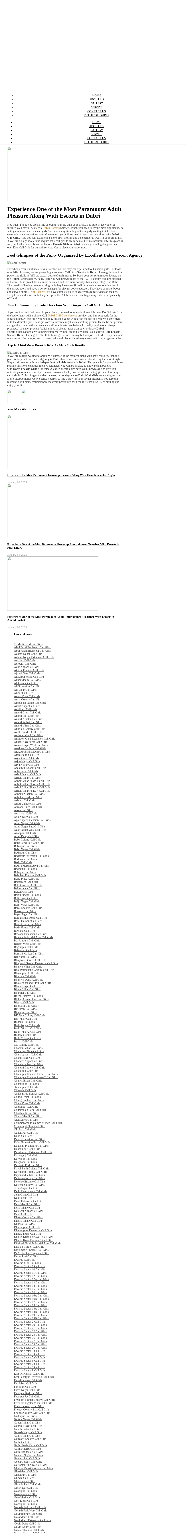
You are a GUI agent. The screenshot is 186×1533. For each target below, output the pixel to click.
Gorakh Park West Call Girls (30, 1510)
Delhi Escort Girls (39, 291)
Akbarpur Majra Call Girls (29, 676)
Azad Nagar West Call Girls (30, 829)
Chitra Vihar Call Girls (27, 1103)
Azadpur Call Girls (25, 833)
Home (96, 95)
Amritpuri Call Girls (25, 709)
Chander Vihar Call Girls (28, 1064)
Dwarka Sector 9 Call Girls (29, 1370)
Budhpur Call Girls (25, 1034)
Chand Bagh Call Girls (27, 1057)
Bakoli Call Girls (23, 891)
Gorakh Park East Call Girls (30, 1507)
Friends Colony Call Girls (29, 1406)
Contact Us (96, 111)
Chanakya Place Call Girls (29, 1051)
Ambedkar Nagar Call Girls (30, 702)
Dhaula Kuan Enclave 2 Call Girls (33, 1240)
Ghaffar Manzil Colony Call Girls (33, 1468)
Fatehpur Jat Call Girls (27, 1396)
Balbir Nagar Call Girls (27, 894)
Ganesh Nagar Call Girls (28, 1432)
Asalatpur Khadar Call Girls (30, 767)
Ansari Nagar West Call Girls (31, 745)
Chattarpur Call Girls (26, 1070)
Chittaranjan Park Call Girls (30, 1109)
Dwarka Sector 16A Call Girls (31, 1295)
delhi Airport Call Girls (27, 1188)
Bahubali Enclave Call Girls (30, 875)
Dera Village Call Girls (27, 1207)
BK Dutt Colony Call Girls (29, 1015)
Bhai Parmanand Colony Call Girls (34, 969)
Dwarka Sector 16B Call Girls (31, 1298)
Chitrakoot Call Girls (26, 1106)
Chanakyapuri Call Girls (28, 1054)
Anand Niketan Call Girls (28, 719)
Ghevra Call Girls (24, 1477)
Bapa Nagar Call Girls (27, 914)
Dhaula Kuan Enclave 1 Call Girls (33, 1236)
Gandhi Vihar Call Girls (27, 1429)
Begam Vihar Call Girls (27, 943)
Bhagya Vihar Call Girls (28, 966)
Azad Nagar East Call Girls (29, 826)
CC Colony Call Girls (26, 1044)
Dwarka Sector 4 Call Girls (29, 1354)
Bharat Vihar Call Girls (27, 989)
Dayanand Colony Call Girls (30, 1171)
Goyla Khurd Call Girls (27, 1526)
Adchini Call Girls (24, 660)
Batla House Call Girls (27, 927)
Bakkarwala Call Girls (27, 888)
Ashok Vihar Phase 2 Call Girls (32, 784)
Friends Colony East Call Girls (31, 1409)
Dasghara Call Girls (25, 1162)
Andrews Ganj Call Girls (28, 735)
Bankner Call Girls (25, 911)
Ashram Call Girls (24, 800)
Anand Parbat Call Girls (28, 722)
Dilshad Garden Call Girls (29, 1246)
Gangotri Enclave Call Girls (30, 1438)
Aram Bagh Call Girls (26, 754)
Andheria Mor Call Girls (28, 732)
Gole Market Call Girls (27, 1497)
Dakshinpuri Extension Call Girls (33, 1152)
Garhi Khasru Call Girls (27, 1448)
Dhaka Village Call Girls (28, 1220)
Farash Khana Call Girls (28, 1380)
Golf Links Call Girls (26, 1500)
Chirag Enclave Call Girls (29, 1100)
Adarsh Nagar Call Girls (28, 653)
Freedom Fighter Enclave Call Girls (34, 1399)
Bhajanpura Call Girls (26, 973)
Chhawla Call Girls (25, 1090)
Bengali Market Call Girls (29, 953)
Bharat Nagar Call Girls (27, 986)
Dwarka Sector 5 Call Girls (29, 1357)
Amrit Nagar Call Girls (27, 706)
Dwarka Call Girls (24, 1259)
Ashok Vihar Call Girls (27, 777)
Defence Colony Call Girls (29, 1178)
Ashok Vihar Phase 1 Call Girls (32, 780)
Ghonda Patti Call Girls (27, 1484)
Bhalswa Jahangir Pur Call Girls (32, 982)
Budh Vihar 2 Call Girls (27, 1031)
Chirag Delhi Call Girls (27, 1096)
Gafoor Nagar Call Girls (28, 1419)
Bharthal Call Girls (25, 992)
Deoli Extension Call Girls (29, 1201)
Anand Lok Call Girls (26, 715)
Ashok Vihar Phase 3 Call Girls (32, 787)
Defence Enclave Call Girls (29, 1181)
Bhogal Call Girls (24, 1002)
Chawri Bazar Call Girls (28, 1080)
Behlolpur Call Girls (25, 950)
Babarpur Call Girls (25, 846)
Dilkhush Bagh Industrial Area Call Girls (37, 1243)
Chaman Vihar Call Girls (28, 1048)
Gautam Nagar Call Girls (28, 1455)
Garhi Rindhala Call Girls (28, 1451)
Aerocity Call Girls (25, 663)
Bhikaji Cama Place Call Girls (31, 999)
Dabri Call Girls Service (62, 315)
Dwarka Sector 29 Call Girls (30, 1347)
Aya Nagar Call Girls (26, 816)
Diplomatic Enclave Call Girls (31, 1249)
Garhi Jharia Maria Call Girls (30, 1445)
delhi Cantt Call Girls (26, 1194)
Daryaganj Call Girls (26, 1155)
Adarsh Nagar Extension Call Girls (34, 657)
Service (96, 107)
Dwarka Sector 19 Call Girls (30, 1315)
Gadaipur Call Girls (25, 1416)
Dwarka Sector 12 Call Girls (30, 1276)
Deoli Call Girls (23, 1197)
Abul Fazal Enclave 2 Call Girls (32, 650)
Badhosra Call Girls (25, 859)
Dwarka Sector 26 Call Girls (30, 1337)
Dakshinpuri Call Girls (27, 1148)
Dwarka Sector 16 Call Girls (30, 1292)
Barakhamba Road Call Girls (30, 917)
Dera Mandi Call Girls (27, 1204)
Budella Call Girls (24, 1021)
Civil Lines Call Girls (26, 1119)
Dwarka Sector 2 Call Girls (29, 1321)
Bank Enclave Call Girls (28, 907)
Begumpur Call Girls (26, 947)
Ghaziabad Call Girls (26, 1471)
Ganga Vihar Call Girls (27, 1435)
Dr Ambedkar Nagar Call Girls (31, 1253)
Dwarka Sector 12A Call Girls (31, 1279)
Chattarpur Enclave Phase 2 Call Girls (36, 1077)
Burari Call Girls (23, 1041)
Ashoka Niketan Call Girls (29, 793)
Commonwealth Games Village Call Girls (38, 1122)
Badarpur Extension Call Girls (31, 855)
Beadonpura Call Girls (27, 940)
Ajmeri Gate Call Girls (27, 673)
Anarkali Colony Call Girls (29, 728)
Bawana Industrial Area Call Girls (33, 937)
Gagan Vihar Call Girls (27, 1422)
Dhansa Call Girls (24, 1223)
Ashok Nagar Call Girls (27, 774)
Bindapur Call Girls (25, 1012)
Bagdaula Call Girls (25, 868)
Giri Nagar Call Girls (26, 1487)
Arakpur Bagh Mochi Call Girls (32, 751)
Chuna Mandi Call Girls (28, 1116)
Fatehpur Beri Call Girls (28, 1393)
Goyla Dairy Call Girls (27, 1523)
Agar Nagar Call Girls (26, 666)
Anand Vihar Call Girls (27, 725)
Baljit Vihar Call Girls (26, 904)
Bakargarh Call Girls (26, 881)
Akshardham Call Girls (27, 679)
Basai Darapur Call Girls (28, 920)
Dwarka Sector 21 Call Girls (30, 1328)
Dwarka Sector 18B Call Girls (31, 1311)
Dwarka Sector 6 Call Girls (29, 1360)
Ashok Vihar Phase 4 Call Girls (32, 790)
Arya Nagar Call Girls (26, 764)
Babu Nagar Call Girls (27, 849)
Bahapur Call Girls (25, 872)
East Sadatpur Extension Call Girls (34, 1376)
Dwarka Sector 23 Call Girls (30, 1334)
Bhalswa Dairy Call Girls (28, 979)
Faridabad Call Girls (25, 1383)
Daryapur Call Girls (25, 1158)
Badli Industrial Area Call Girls (32, 865)
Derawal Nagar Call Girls (28, 1210)
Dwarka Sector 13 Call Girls (30, 1282)
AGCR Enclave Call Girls (29, 670)
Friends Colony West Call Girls (32, 1412)
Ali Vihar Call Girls (25, 689)
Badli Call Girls (23, 862)
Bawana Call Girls (24, 930)
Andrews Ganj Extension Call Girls (34, 738)
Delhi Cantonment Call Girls (30, 1191)
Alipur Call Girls (23, 692)
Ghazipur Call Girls (25, 1474)
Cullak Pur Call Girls (26, 1132)
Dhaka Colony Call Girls (28, 1217)
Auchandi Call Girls (25, 813)
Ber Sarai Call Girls (25, 956)
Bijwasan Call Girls (25, 1008)
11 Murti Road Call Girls (28, 644)
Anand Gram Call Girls (27, 712)
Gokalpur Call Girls (25, 1490)
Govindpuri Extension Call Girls (32, 1520)
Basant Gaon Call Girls (27, 924)
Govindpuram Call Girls (28, 1513)
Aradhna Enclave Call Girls (30, 748)
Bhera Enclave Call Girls (28, 995)
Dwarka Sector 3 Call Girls (29, 1350)
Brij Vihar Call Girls (25, 1018)
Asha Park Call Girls (26, 771)
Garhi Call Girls (23, 1442)
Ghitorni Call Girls (24, 1481)
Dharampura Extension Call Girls (33, 1230)
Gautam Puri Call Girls (27, 1458)
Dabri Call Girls (23, 1135)
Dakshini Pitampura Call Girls (31, 1145)
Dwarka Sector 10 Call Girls (30, 1269)
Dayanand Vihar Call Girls (29, 1175)
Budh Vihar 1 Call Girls (27, 1028)
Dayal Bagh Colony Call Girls (31, 1168)
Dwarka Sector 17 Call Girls (30, 1302)
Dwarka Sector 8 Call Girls (29, 1367)
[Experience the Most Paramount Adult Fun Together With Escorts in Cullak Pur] (28, 402)
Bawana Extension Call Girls (30, 934)
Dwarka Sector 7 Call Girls (29, 1363)
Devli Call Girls (23, 1214)
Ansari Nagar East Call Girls (30, 741)
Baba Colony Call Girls (27, 839)
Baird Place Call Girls (26, 878)
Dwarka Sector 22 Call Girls (30, 1331)
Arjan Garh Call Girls (26, 758)
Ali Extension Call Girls (28, 686)
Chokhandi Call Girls (26, 1113)
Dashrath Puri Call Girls (28, 1165)
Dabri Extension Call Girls (29, 1139)
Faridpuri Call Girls (25, 1386)
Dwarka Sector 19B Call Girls (31, 1318)
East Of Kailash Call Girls (29, 1373)
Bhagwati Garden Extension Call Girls (36, 963)
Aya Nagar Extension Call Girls (32, 820)
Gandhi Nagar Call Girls (28, 1425)
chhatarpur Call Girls (26, 1087)
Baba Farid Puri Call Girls (29, 842)
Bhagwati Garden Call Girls (30, 960)
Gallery (97, 103)
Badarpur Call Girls (25, 852)
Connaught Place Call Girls (29, 1126)
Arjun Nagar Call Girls (27, 761)
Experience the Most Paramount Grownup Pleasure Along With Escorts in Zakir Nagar (61, 475)
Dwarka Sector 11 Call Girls (30, 1272)
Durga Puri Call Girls (26, 1256)
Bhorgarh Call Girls (25, 1005)
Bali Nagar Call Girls (26, 898)
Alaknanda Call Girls (26, 683)
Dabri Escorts (51, 227)
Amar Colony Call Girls (28, 699)
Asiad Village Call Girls (27, 803)
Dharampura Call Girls (27, 1227)
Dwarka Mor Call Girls (27, 1262)
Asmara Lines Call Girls (28, 806)
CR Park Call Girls (25, 1129)
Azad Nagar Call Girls (27, 823)
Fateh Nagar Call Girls (27, 1389)
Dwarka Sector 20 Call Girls (30, 1324)
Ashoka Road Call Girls (28, 797)
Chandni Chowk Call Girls (29, 1067)
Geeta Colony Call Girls (28, 1461)
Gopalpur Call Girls (25, 1503)
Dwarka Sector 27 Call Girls (30, 1341)
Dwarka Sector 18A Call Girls (31, 1308)
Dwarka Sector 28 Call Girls (30, 1344)
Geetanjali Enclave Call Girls (30, 1464)
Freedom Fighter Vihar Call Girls (33, 1403)
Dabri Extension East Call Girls (32, 1142)
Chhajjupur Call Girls (26, 1083)
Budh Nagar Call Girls (27, 1025)
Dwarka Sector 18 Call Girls (30, 1305)
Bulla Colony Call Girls (27, 1038)
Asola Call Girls (23, 810)
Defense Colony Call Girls (29, 1184)
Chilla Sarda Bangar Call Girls (31, 1093)
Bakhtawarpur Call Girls (28, 885)
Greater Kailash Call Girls (29, 1530)
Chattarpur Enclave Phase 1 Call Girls (36, 1074)
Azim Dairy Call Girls (26, 836)
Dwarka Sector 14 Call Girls (30, 1285)
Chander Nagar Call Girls (28, 1061)
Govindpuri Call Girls (26, 1517)
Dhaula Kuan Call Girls (27, 1233)
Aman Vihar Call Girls (27, 696)
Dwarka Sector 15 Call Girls (30, 1289)
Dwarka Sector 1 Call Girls (29, 1266)
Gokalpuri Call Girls (25, 1494)
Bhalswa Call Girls (25, 976)
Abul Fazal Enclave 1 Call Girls (32, 647)
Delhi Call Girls (96, 115)
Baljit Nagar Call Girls (27, 901)
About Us (96, 99)
